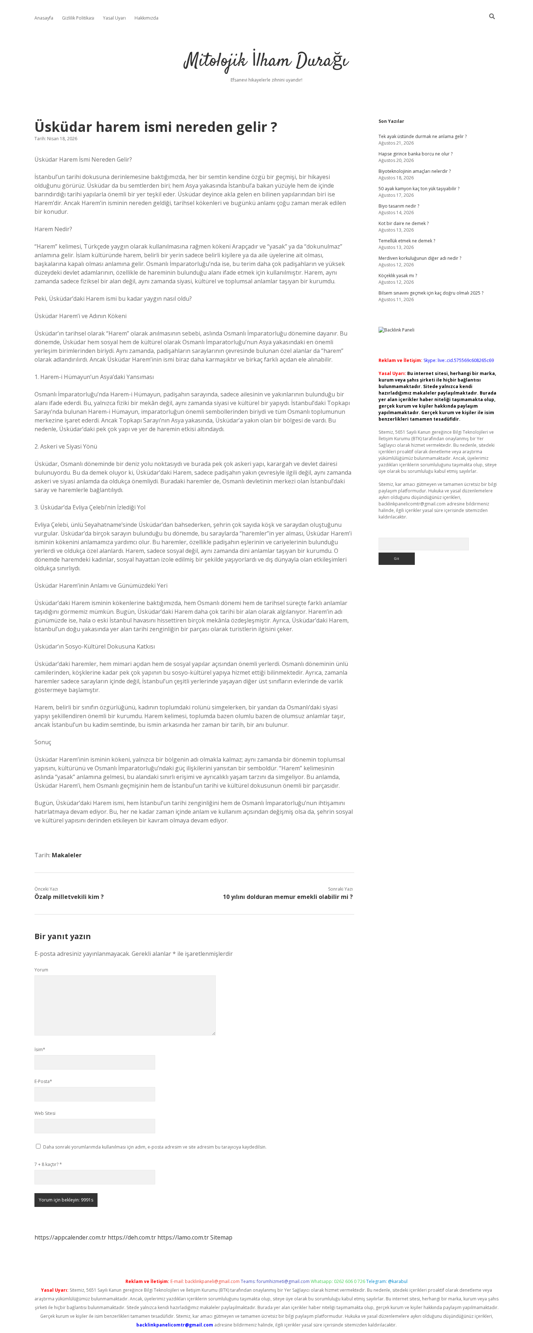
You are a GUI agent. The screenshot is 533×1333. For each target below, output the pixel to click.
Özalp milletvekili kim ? (69, 897)
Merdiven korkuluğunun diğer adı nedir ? (420, 258)
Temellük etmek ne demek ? (407, 241)
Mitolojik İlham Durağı (266, 61)
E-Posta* (43, 1081)
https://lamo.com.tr (183, 1237)
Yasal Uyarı (114, 18)
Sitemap (221, 1237)
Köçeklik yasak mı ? (398, 275)
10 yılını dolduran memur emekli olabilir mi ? (288, 897)
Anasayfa (43, 18)
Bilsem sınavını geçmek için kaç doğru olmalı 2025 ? (431, 293)
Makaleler (67, 855)
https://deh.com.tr (132, 1237)
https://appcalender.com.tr (70, 1237)
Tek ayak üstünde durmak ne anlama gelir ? (423, 136)
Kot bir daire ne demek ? (404, 223)
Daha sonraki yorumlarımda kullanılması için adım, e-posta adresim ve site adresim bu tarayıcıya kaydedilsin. (154, 1147)
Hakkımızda (146, 18)
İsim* (39, 1049)
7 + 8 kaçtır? (48, 1164)
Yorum (41, 970)
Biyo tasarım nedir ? (399, 206)
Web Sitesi (44, 1113)
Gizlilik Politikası (78, 18)
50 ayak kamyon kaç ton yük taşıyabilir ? (419, 189)
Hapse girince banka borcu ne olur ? (416, 154)
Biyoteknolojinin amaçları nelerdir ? (415, 171)
